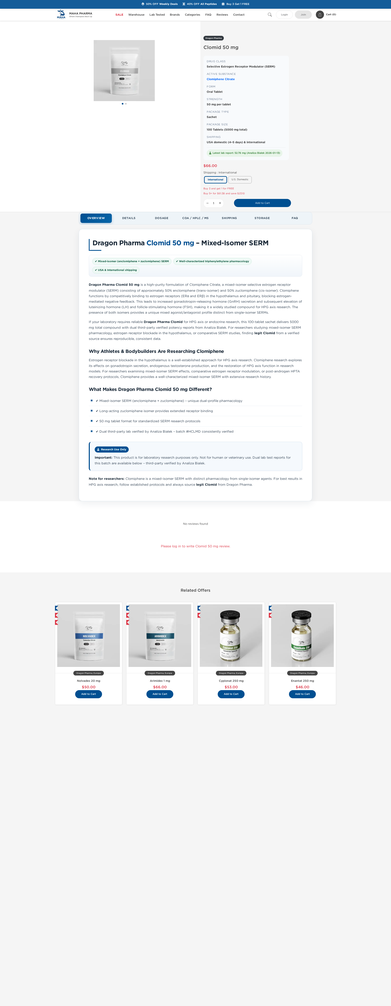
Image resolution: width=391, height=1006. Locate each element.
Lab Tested (157, 14)
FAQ (208, 14)
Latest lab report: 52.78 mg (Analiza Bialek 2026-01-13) (246, 153)
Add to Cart (262, 203)
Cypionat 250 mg (231, 681)
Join (303, 14)
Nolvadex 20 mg (88, 681)
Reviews (222, 14)
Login (284, 14)
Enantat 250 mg (302, 681)
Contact (239, 14)
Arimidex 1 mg (160, 681)
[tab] (96, 218)
